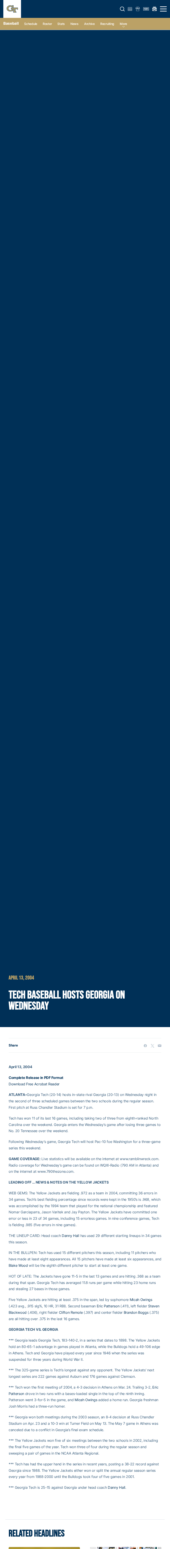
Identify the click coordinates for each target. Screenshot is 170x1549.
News (74, 24)
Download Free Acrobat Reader (34, 1084)
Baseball (11, 23)
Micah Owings (141, 1299)
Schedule (30, 24)
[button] (122, 9)
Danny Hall (70, 1235)
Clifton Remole (71, 1312)
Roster (47, 24)
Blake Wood (18, 1265)
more (123, 24)
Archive (89, 24)
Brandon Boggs (136, 1312)
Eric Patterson (108, 1306)
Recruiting (107, 24)
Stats (61, 24)
